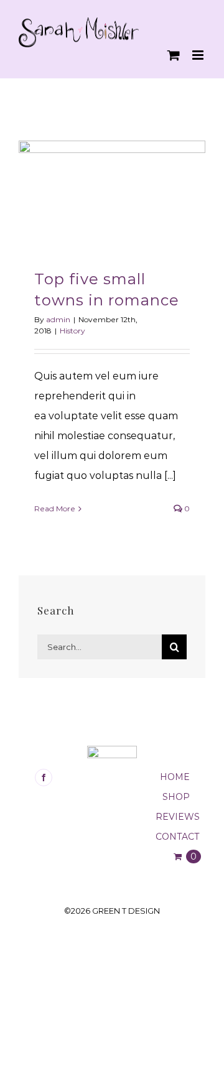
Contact (177, 836)
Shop (176, 796)
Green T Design (126, 911)
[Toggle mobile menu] (198, 55)
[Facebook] (43, 777)
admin (58, 319)
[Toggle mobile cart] (173, 55)
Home (175, 776)
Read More (54, 508)
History (72, 330)
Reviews (178, 816)
